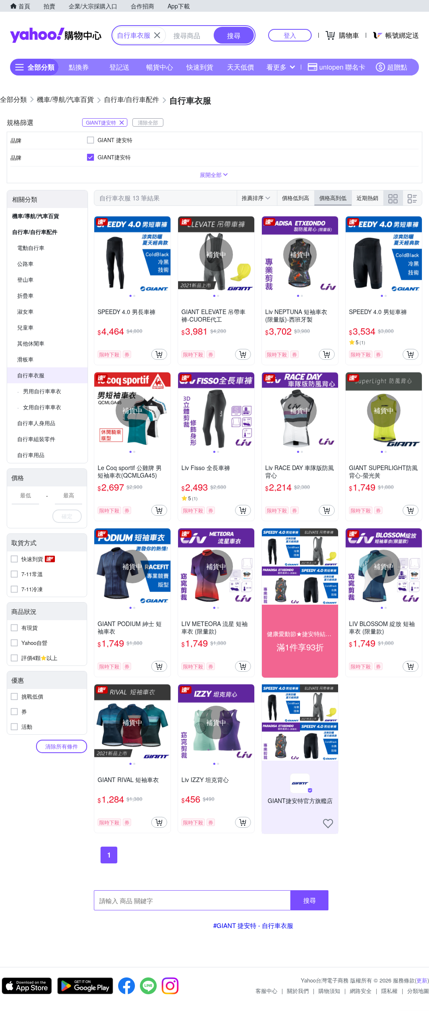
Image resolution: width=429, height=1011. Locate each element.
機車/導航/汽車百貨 (35, 216)
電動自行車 (30, 248)
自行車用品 (30, 455)
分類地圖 (418, 991)
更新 (421, 980)
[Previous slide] (99, 254)
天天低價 (240, 67)
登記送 (119, 67)
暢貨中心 (159, 67)
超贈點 (397, 67)
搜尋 (309, 900)
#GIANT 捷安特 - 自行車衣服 (253, 925)
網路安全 (361, 991)
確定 (67, 516)
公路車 (25, 264)
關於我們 (298, 991)
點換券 (79, 67)
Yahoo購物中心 (55, 35)
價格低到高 (295, 198)
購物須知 (329, 991)
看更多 (276, 67)
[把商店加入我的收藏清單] (328, 824)
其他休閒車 (30, 343)
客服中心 (266, 991)
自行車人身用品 (36, 423)
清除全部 (148, 122)
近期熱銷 (367, 198)
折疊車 (25, 295)
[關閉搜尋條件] (157, 35)
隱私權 (389, 991)
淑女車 (25, 311)
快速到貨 (199, 67)
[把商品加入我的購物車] (159, 354)
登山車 (25, 279)
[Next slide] (165, 254)
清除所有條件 (61, 746)
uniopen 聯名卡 (342, 67)
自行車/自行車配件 (34, 232)
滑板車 (25, 359)
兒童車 (25, 327)
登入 (290, 35)
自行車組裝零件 (36, 439)
